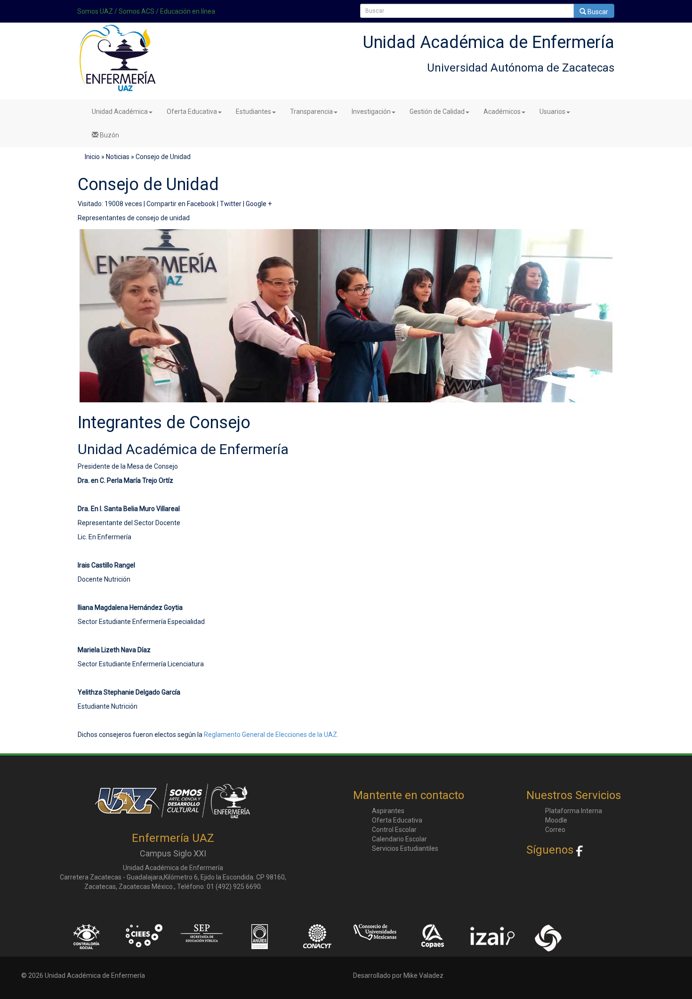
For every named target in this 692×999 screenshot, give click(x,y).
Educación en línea (187, 11)
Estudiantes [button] (253, 111)
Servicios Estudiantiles (405, 848)
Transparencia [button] (311, 111)
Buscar (597, 12)
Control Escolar (394, 829)
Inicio (92, 156)
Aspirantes (388, 811)
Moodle (556, 820)
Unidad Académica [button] (120, 111)
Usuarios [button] (552, 111)
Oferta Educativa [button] (192, 111)
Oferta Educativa (397, 820)
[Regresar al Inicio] (116, 61)
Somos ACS (136, 11)
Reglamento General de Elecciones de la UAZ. (271, 734)
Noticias (117, 156)
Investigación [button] (371, 111)
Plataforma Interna (573, 811)
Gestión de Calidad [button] (437, 111)
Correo (555, 829)
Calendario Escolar (399, 839)
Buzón (108, 135)
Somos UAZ (95, 11)
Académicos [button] (502, 111)
